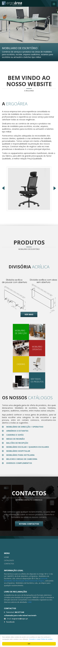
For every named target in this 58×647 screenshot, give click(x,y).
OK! (29, 644)
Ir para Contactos (29, 524)
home (6, 557)
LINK (30, 602)
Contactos (9, 564)
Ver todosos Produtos (37, 380)
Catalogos (9, 560)
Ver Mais (29, 314)
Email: (17, 619)
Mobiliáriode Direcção (21, 332)
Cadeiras (21, 364)
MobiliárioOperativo (37, 348)
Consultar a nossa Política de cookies (40, 639)
